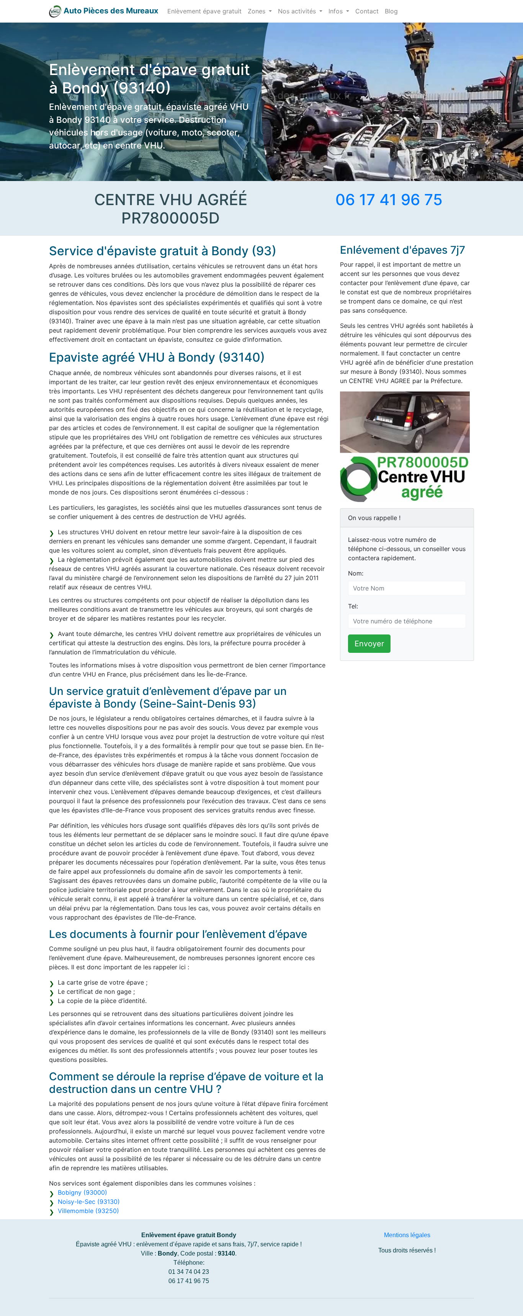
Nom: (355, 573)
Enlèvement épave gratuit (204, 11)
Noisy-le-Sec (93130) (89, 1201)
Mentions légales (407, 1235)
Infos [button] (337, 11)
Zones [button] (257, 11)
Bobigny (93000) (82, 1192)
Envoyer (369, 643)
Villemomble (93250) (88, 1211)
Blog (391, 11)
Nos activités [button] (298, 11)
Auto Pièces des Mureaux (111, 10)
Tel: (353, 606)
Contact (367, 11)
